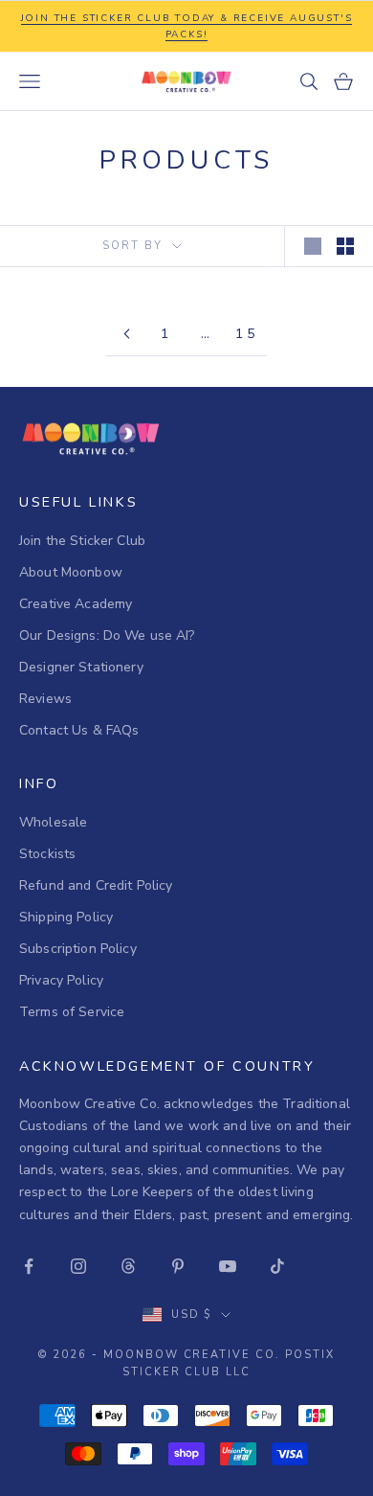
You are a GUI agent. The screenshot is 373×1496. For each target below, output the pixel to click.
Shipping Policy (66, 917)
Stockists (47, 854)
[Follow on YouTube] (227, 1266)
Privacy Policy (61, 980)
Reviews (45, 699)
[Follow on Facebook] (28, 1266)
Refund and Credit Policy (95, 885)
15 (246, 333)
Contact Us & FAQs (79, 730)
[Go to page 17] (126, 333)
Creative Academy (75, 604)
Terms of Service (71, 1012)
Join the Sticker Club (82, 541)
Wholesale (53, 822)
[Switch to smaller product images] (345, 246)
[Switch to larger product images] (312, 246)
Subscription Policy (78, 949)
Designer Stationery (81, 667)
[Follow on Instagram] (78, 1266)
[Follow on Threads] (128, 1266)
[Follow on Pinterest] (177, 1266)
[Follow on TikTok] (277, 1266)
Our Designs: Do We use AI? (107, 635)
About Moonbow (70, 572)
